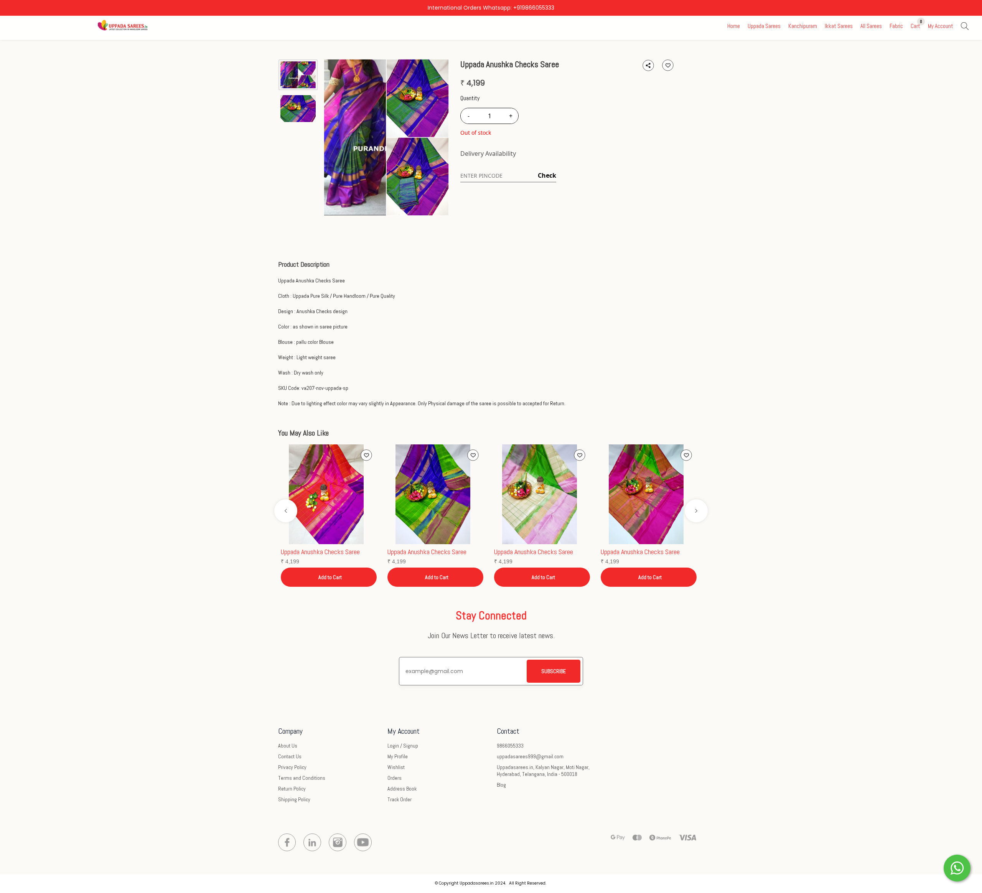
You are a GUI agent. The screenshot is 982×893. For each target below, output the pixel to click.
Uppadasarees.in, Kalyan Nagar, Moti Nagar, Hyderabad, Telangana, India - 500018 (543, 770)
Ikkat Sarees (839, 26)
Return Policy (292, 788)
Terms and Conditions (301, 777)
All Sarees (871, 26)
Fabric (896, 26)
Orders (394, 777)
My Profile (397, 756)
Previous (285, 510)
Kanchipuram (802, 26)
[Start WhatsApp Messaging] (957, 867)
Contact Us (290, 756)
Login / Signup (402, 745)
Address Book (402, 788)
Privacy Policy (292, 767)
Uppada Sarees (764, 26)
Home (733, 26)
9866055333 (510, 745)
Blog (501, 784)
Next (696, 510)
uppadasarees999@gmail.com (530, 756)
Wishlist (396, 767)
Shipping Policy (294, 799)
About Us (287, 745)
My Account (940, 26)
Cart (915, 26)
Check (547, 175)
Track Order (399, 799)
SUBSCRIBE (553, 671)
